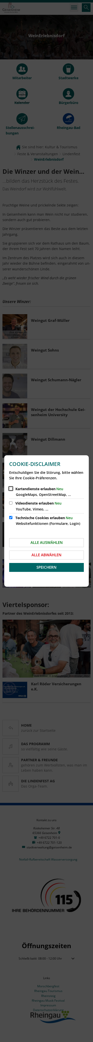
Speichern (46, 567)
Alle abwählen (46, 554)
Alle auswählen (47, 542)
